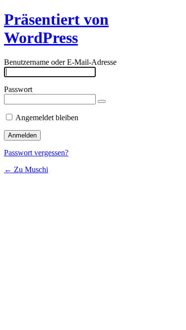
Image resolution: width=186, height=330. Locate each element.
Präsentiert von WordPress (56, 28)
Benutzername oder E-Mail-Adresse (60, 62)
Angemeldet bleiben (46, 117)
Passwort (18, 89)
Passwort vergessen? (36, 152)
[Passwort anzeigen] (102, 101)
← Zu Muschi (26, 169)
